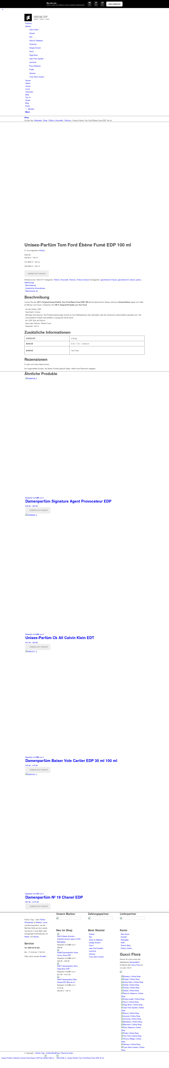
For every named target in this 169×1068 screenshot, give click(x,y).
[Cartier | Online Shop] (130, 985)
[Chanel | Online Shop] (130, 987)
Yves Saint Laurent (96, 956)
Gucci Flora (136, 965)
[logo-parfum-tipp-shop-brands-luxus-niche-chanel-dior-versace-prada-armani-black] (37, 20)
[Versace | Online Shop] (130, 1044)
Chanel (91, 934)
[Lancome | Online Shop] (131, 1019)
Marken (39, 922)
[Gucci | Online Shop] (130, 1002)
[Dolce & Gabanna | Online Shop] (133, 996)
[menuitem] (85, 23)
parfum (138, 279)
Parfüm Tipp (39, 1053)
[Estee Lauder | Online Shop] (132, 999)
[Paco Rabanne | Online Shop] (133, 1030)
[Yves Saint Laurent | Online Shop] (133, 1050)
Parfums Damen (83, 279)
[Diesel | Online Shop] (130, 990)
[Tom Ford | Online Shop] (131, 1036)
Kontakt (43, 956)
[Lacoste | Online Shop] (130, 1016)
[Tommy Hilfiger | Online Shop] (133, 1041)
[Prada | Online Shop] (130, 1033)
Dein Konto (125, 934)
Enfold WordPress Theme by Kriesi (59, 1053)
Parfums (72, 279)
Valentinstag (29, 282)
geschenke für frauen (109, 279)
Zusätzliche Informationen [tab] (35, 288)
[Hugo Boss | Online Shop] (132, 1004)
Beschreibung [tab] (30, 285)
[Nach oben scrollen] (0, 1066)
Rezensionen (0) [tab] (31, 291)
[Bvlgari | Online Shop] (130, 979)
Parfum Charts (126, 948)
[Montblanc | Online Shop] (131, 1021)
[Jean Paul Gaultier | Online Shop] (133, 1010)
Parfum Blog (125, 945)
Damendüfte (134, 962)
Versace (92, 954)
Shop (26, 117)
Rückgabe (124, 939)
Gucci (91, 945)
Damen (36, 936)
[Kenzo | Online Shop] (130, 1013)
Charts (41, 250)
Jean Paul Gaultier (96, 948)
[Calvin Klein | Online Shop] (132, 982)
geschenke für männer (126, 279)
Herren (26, 936)
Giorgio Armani (94, 942)
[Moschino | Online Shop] (131, 1024)
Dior (90, 937)
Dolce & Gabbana (95, 939)
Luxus (45, 922)
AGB (123, 942)
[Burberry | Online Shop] (131, 976)
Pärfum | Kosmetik (61, 279)
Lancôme (92, 951)
